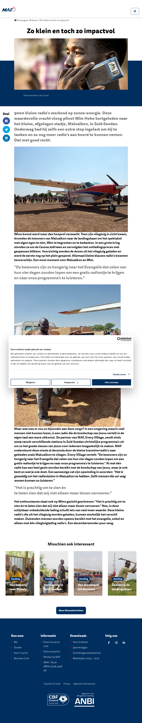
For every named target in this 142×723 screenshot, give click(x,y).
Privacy (67, 683)
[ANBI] (84, 699)
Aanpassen (69, 382)
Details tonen (119, 374)
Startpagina (22, 20)
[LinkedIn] (6, 138)
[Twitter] (6, 130)
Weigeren (30, 382)
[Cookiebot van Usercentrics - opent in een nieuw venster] (119, 339)
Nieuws (34, 20)
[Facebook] (6, 121)
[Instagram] (116, 642)
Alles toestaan (111, 382)
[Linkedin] (124, 642)
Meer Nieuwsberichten (71, 610)
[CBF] (58, 699)
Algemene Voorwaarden (84, 683)
